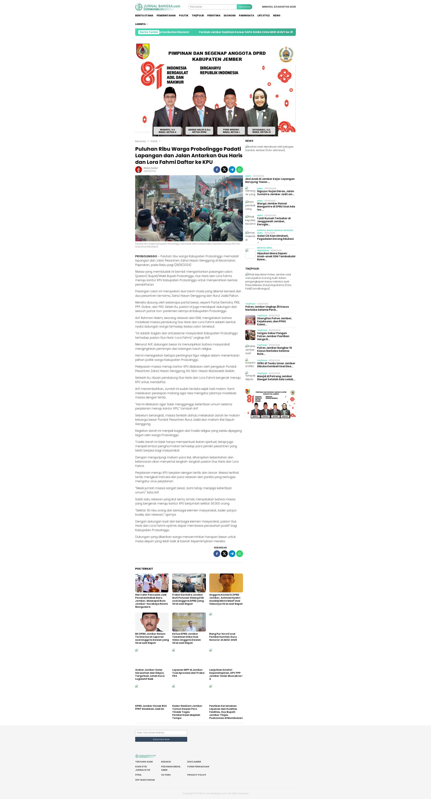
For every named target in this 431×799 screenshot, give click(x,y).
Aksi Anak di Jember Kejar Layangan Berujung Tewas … (269, 180)
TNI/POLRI (252, 269)
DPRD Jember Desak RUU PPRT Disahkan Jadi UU (151, 707)
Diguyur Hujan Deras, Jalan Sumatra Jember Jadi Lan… (275, 193)
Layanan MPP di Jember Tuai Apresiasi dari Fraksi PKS (188, 673)
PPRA (138, 774)
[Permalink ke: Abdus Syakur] (138, 169)
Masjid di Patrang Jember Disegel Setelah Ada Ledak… (276, 378)
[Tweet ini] (224, 169)
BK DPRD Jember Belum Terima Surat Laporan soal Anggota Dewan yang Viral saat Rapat (152, 638)
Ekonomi (288, 230)
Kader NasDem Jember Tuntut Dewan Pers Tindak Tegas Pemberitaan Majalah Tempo (187, 712)
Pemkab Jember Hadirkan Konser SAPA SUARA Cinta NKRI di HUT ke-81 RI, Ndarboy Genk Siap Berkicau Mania (226, 32)
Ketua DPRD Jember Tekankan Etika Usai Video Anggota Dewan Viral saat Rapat (186, 638)
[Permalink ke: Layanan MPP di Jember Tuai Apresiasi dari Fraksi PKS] (189, 658)
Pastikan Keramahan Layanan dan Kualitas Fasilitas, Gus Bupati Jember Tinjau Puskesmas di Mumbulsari (226, 712)
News (249, 141)
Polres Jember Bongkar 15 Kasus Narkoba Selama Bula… (274, 350)
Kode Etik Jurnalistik (142, 768)
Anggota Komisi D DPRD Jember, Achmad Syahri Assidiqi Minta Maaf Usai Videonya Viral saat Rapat (226, 599)
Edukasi (278, 230)
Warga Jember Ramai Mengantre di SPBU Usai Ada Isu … (276, 206)
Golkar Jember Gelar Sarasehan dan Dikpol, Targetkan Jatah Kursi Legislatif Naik (149, 674)
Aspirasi (261, 230)
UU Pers (166, 774)
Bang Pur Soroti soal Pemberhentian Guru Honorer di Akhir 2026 (223, 637)
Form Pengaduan (198, 766)
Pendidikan (263, 250)
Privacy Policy (196, 774)
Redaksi (166, 761)
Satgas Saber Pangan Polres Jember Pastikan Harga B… (273, 336)
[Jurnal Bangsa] (161, 6)
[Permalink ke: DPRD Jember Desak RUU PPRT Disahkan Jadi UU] (152, 694)
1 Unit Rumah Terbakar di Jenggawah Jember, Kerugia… (274, 221)
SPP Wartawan (145, 779)
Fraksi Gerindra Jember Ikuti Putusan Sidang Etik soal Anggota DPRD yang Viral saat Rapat (188, 599)
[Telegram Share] (232, 169)
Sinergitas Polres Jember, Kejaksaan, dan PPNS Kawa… (274, 321)
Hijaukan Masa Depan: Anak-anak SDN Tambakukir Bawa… (276, 256)
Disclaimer (194, 761)
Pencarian (244, 6)
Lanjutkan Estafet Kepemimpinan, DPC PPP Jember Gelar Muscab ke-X (226, 674)
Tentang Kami (144, 761)
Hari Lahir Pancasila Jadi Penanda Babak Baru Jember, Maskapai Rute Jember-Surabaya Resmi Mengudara (151, 601)
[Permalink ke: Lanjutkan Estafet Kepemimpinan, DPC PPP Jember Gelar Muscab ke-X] (226, 658)
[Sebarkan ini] (216, 169)
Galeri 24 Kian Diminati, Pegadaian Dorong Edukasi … (275, 238)
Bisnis (270, 230)
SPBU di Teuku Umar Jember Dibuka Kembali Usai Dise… (276, 365)
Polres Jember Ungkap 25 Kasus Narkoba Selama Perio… (267, 308)
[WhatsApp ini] (239, 169)
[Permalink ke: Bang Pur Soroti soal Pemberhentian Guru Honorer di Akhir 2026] (226, 622)
